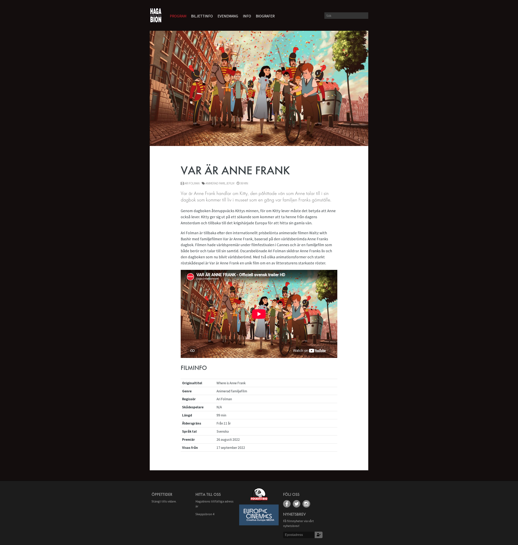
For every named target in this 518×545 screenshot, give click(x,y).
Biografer (265, 16)
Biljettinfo (202, 16)
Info (247, 16)
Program (178, 16)
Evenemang (228, 16)
